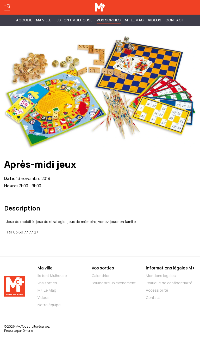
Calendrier (101, 275)
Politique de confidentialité (169, 282)
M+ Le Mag (134, 19)
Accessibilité (157, 290)
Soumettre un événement (114, 282)
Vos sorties (109, 19)
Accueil (24, 19)
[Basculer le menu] (7, 7)
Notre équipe (49, 304)
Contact (174, 19)
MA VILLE (43, 19)
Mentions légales (161, 275)
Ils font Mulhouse (52, 275)
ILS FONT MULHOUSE (73, 19)
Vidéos (154, 19)
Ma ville (45, 268)
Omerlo (28, 330)
